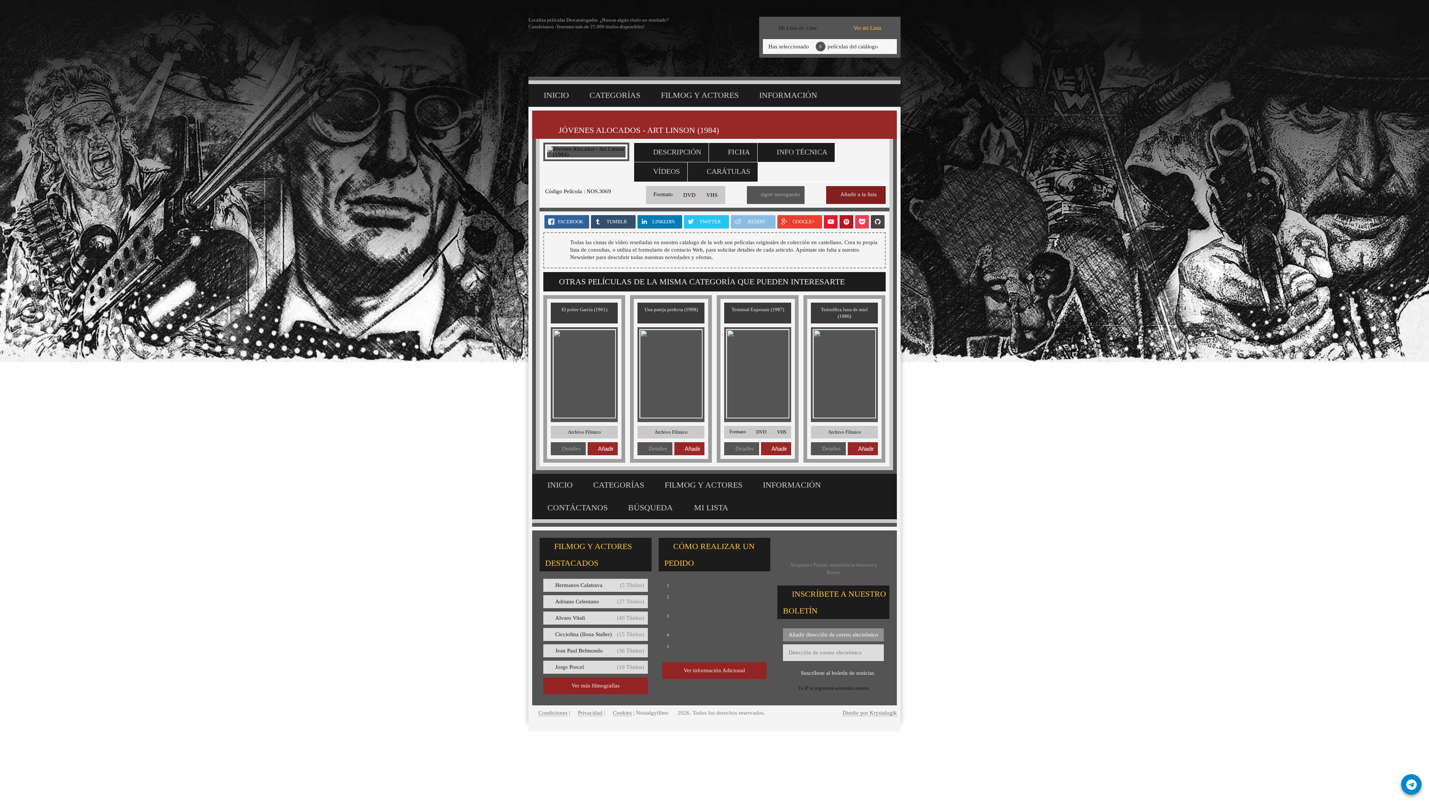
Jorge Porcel (599, 667)
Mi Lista (711, 507)
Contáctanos (577, 507)
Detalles (571, 449)
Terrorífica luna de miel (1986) (844, 313)
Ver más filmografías (596, 686)
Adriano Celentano (599, 601)
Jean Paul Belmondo (599, 651)
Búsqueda (650, 507)
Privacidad (590, 713)
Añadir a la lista (858, 194)
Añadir (606, 449)
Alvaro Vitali (599, 618)
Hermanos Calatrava (599, 585)
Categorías (614, 95)
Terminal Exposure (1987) (758, 309)
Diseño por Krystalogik (870, 713)
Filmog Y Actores (700, 95)
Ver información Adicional (714, 670)
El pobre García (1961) (584, 309)
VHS (711, 195)
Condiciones (553, 713)
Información (788, 95)
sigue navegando (780, 194)
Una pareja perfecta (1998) (671, 309)
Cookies (622, 713)
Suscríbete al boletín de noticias (837, 673)
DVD (689, 195)
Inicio (556, 95)
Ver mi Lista (867, 28)
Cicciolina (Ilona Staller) (599, 634)
